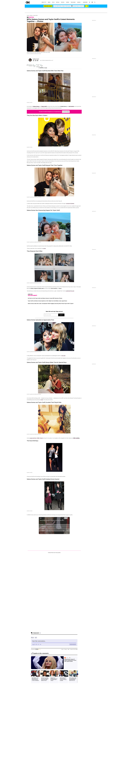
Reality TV (44, 2)
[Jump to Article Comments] (27, 65)
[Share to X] (34, 65)
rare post (63, 355)
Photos (31, 15)
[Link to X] (94, 2)
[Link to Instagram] (92, 2)
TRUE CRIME (73, 2)
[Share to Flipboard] (38, 65)
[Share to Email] (41, 65)
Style (53, 2)
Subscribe (85, 2)
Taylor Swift (35, 15)
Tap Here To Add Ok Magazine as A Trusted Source (50, 111)
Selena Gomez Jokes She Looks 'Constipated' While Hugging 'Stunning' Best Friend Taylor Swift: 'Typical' (50, 303)
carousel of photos (70, 203)
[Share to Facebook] (31, 65)
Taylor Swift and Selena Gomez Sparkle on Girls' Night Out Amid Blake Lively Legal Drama (47, 300)
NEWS (49, 2)
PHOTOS (62, 2)
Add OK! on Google (43, 67)
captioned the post (70, 290)
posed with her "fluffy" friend (36, 438)
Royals (57, 2)
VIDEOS (67, 2)
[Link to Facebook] (89, 2)
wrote (44, 248)
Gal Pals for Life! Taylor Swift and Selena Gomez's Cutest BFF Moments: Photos (45, 298)
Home (28, 15)
